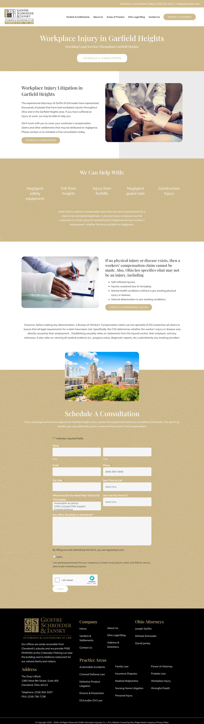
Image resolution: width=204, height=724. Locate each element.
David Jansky (142, 643)
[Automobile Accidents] (77, 503)
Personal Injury (123, 695)
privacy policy (132, 549)
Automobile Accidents (92, 666)
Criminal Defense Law (92, 674)
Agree (59, 556)
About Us (112, 628)
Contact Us (85, 647)
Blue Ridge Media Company (142, 722)
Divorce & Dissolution (91, 693)
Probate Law (158, 673)
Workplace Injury (161, 680)
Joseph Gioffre (143, 628)
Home (82, 628)
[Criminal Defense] (77, 509)
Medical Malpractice (126, 680)
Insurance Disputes (126, 673)
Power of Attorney (161, 666)
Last (105, 458)
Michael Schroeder (146, 635)
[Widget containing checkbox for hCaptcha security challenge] (75, 580)
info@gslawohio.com (188, 3)
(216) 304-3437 (165, 3)
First (55, 458)
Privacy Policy (163, 722)
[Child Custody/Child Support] (77, 506)
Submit (60, 588)
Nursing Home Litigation (129, 688)
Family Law (122, 666)
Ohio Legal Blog (116, 635)
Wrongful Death (160, 688)
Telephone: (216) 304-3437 (37, 692)
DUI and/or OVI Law (90, 700)
